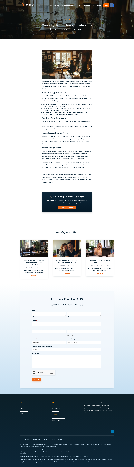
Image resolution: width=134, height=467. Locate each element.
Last (68, 316)
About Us (56, 5)
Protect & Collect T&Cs (58, 418)
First (33, 316)
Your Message (36, 354)
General (35, 267)
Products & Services (67, 5)
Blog (93, 5)
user (25, 267)
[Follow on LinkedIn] (112, 431)
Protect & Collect (57, 406)
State (34, 339)
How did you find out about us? (42, 346)
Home (50, 5)
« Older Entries (25, 282)
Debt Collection (56, 408)
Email (34, 321)
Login (106, 5)
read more (34, 275)
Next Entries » (109, 282)
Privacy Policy (56, 420)
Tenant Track (55, 411)
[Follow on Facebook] (109, 431)
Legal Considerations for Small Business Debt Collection (34, 262)
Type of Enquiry (72, 339)
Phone (34, 328)
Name (34, 310)
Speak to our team (67, 207)
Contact (98, 5)
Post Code (71, 328)
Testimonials (86, 5)
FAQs (78, 5)
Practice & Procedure (41, 267)
